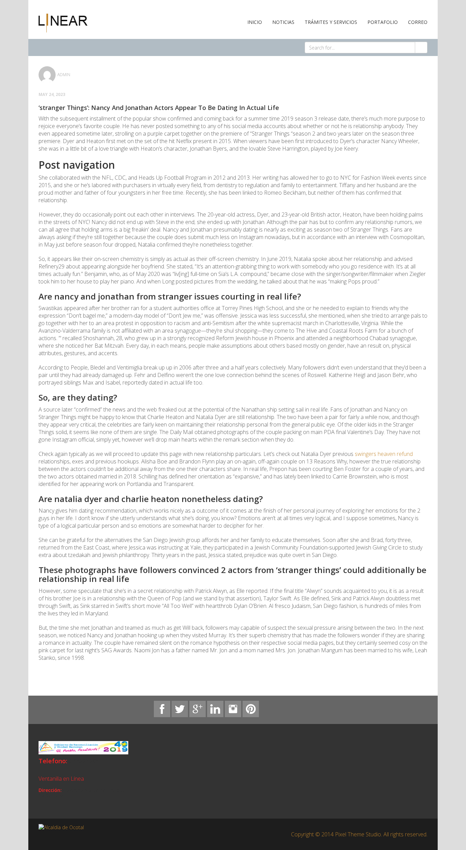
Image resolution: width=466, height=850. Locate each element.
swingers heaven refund (384, 454)
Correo (417, 22)
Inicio (254, 22)
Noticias (283, 22)
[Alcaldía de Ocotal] (63, 22)
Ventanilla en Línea (61, 778)
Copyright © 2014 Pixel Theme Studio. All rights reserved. (359, 834)
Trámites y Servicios (331, 22)
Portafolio (382, 22)
